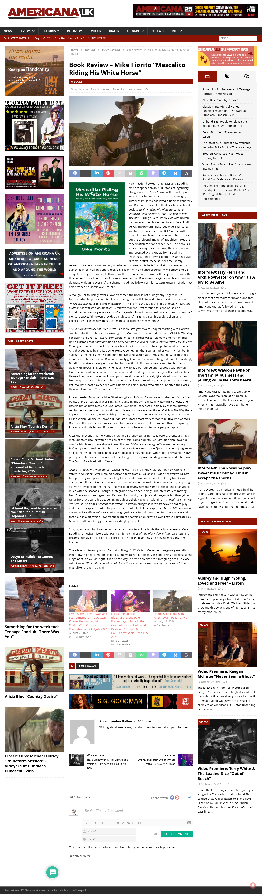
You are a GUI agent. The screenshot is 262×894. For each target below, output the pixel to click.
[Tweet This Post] (85, 173)
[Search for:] (238, 38)
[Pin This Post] (108, 173)
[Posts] (207, 76)
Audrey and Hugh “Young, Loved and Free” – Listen (222, 581)
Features (49, 31)
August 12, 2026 (210, 483)
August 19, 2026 (210, 287)
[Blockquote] (117, 823)
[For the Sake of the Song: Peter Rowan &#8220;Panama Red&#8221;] (172, 601)
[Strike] (101, 823)
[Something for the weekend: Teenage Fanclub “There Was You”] (34, 599)
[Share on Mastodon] (153, 173)
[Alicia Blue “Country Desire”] (34, 416)
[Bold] (85, 823)
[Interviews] (227, 245)
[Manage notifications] (253, 885)
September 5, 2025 (211, 784)
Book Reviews (124, 89)
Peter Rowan (87, 666)
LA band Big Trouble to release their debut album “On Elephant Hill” (34, 512)
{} (133, 822)
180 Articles (143, 721)
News (8, 31)
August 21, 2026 (30, 387)
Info (175, 31)
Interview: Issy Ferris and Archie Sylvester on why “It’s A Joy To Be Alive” (226, 277)
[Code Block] (123, 823)
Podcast (158, 31)
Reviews (25, 31)
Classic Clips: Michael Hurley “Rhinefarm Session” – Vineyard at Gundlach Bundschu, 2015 (32, 465)
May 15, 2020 (208, 588)
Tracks (114, 31)
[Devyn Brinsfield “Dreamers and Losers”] (34, 550)
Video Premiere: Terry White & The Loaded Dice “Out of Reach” (226, 773)
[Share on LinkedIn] (97, 173)
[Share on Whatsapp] (141, 173)
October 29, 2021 (210, 681)
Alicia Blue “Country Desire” (32, 426)
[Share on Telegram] (164, 173)
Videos (96, 31)
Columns (133, 31)
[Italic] (91, 823)
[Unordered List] (112, 823)
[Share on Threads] (186, 173)
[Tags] (227, 76)
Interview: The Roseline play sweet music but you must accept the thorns (224, 473)
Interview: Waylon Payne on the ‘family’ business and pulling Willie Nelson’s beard (224, 375)
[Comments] (246, 76)
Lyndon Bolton (101, 89)
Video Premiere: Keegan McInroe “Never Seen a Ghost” (226, 674)
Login (189, 797)
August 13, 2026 (210, 385)
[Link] (128, 823)
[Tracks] (227, 551)
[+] (139, 822)
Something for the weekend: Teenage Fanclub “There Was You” (32, 378)
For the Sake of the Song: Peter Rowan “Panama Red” (170, 615)
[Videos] (227, 644)
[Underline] (96, 823)
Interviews (75, 31)
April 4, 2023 (81, 89)
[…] (252, 311)
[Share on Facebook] (74, 173)
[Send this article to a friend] (119, 173)
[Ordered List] (107, 823)
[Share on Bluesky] (175, 173)
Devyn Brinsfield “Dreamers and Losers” (32, 559)
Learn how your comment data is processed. (148, 847)
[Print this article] (130, 173)
